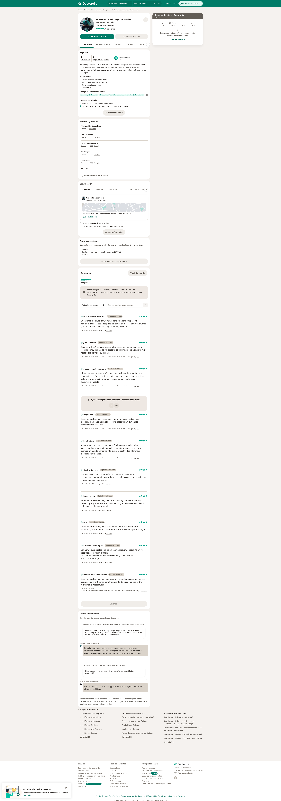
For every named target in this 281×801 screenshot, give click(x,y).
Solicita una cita (178, 39)
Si (111, 405)
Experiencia (87, 44)
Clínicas (113, 770)
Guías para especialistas (152, 776)
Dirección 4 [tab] (134, 189)
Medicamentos (116, 776)
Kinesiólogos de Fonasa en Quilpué (178, 717)
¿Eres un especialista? (189, 3)
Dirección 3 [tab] (112, 189)
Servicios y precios (103, 44)
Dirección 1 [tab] (86, 189)
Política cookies (84, 778)
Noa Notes (149, 773)
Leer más (27, 795)
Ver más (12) (169, 742)
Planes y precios (148, 768)
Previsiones (130, 44)
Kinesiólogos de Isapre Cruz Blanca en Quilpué (183, 738)
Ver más (121, 604)
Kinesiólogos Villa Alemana (91, 729)
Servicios (113, 778)
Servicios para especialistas (153, 770)
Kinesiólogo (96, 10)
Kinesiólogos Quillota (89, 725)
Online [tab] (123, 189)
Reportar (109, 331)
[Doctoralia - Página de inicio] (92, 3)
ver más (138, 653)
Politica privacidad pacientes (90, 773)
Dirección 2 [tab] (99, 189)
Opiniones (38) (145, 44)
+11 (146, 95)
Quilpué (96, 200)
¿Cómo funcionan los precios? (95, 175)
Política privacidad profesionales (91, 776)
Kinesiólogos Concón (88, 733)
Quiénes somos (84, 781)
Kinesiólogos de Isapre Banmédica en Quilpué (183, 734)
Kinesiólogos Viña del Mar (90, 717)
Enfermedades (116, 781)
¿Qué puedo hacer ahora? (92, 217)
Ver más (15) (127, 737)
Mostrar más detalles (115, 113)
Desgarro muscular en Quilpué (134, 721)
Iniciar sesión (171, 3)
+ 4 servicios (86, 168)
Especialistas (115, 768)
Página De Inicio (84, 10)
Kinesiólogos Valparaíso (90, 721)
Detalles (92, 129)
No (116, 405)
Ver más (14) (85, 737)
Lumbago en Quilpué (130, 729)
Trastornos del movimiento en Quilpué (138, 717)
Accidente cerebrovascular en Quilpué (137, 733)
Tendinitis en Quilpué (130, 725)
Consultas (118, 44)
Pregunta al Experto (118, 773)
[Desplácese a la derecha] (148, 44)
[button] (97, 36)
